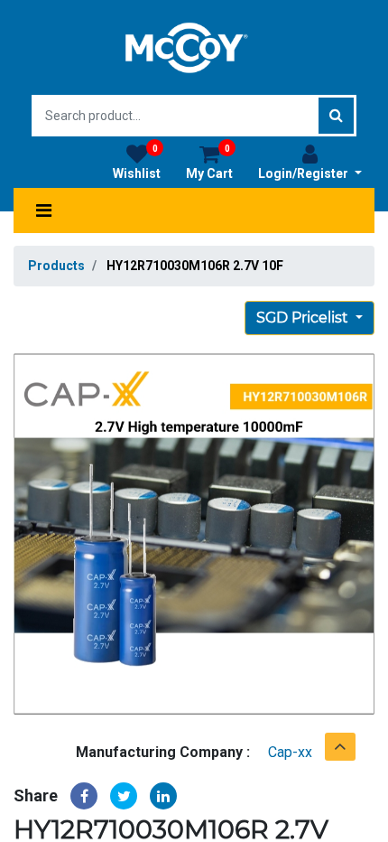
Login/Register (304, 173)
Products (56, 265)
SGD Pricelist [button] (304, 317)
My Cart (209, 162)
